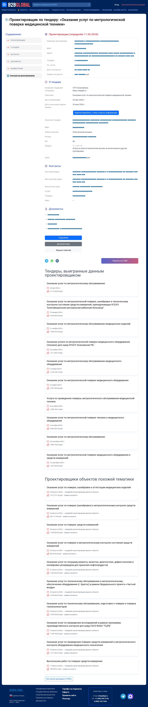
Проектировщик (18, 40)
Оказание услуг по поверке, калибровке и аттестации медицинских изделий (89, 487)
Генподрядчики (73, 10)
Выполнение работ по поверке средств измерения (74, 661)
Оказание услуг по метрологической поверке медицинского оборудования (87, 380)
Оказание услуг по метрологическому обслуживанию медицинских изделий (88, 323)
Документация (63, 244)
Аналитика (133, 10)
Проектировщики (91, 10)
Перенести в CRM (119, 261)
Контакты (15, 54)
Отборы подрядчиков (39, 10)
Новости (24, 10)
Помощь (66, 698)
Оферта (65, 692)
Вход (117, 4)
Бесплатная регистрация (133, 4)
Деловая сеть (41, 701)
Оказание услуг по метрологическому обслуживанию (76, 283)
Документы (16, 61)
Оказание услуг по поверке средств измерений (72, 524)
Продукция (107, 10)
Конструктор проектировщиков (22, 76)
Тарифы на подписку (72, 689)
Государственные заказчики (46, 692)
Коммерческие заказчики (45, 689)
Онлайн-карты (120, 10)
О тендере (15, 47)
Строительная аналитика (45, 695)
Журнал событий (63, 250)
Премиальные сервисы (44, 698)
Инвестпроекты (9, 10)
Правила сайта (69, 695)
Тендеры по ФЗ (58, 10)
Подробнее (63, 238)
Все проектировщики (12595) (59, 679)
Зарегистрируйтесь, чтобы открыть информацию (96, 113)
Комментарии (17, 68)
